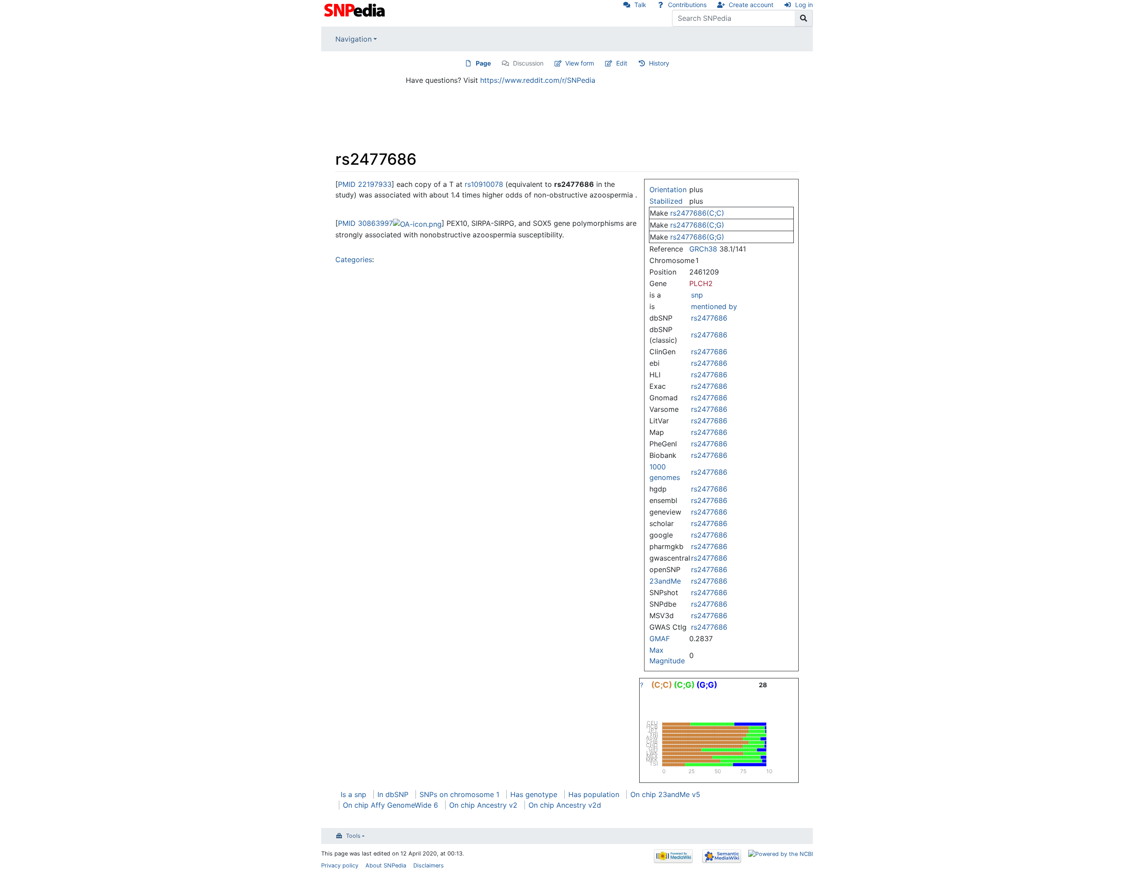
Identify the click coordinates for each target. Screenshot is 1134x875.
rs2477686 (709, 318)
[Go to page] (804, 18)
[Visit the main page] (355, 9)
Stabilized (666, 201)
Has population (593, 794)
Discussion (528, 63)
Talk (640, 4)
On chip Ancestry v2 (483, 805)
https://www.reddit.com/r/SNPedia (537, 80)
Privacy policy (339, 865)
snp (697, 294)
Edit (621, 63)
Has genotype (533, 794)
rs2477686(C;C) (697, 213)
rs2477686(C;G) (697, 225)
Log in (804, 4)
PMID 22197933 (365, 184)
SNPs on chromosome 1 (459, 794)
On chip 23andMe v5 (665, 794)
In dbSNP (392, 794)
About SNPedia (385, 865)
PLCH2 (701, 283)
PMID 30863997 (365, 223)
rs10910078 (484, 184)
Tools (353, 835)
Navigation (353, 39)
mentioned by (714, 306)
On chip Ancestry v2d (564, 805)
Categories (353, 259)
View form (579, 63)
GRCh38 (703, 248)
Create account (751, 4)
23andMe (665, 581)
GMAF (659, 638)
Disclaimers (428, 865)
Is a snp (353, 794)
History (659, 63)
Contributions (687, 4)
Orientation (668, 189)
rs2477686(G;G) (697, 236)
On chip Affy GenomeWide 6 (390, 805)
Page (483, 63)
